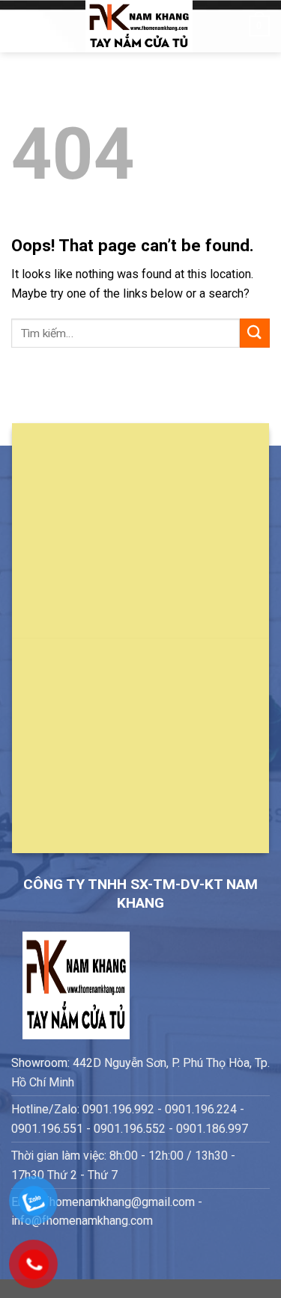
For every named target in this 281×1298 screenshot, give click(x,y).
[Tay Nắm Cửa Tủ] (139, 26)
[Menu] (20, 25)
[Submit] (255, 333)
